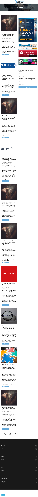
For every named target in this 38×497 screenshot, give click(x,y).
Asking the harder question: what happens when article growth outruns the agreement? (27, 79)
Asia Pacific (4, 287)
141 (10, 434)
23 (5, 434)
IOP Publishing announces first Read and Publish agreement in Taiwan (9, 285)
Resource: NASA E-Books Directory (24, 74)
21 (13, 433)
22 (15, 433)
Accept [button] (3, 494)
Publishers (3, 38)
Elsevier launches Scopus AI (8, 202)
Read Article (5, 54)
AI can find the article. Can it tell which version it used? (28, 83)
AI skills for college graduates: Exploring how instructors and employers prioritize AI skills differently (26, 70)
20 (10, 433)
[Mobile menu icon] (36, 2)
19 (8, 433)
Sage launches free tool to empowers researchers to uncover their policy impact (8, 327)
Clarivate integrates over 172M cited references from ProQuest (8, 408)
